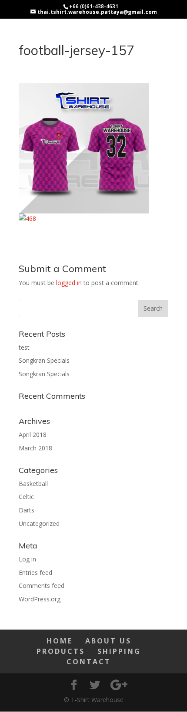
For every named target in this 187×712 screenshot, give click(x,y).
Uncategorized (39, 523)
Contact (89, 661)
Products (61, 651)
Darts (26, 510)
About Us (108, 641)
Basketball (33, 483)
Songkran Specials (44, 360)
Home (60, 641)
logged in (69, 283)
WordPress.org (39, 599)
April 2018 (33, 434)
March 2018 (35, 448)
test (24, 347)
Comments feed (41, 585)
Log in (27, 559)
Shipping (119, 651)
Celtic (26, 496)
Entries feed (35, 572)
